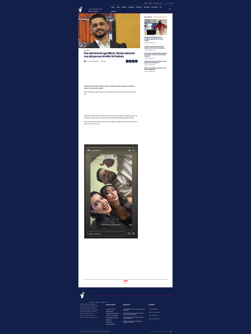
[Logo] (82, 9)
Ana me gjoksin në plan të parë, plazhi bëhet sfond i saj (134, 309)
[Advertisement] (111, 74)
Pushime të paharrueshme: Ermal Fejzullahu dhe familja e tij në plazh (154, 47)
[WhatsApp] (136, 61)
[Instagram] (167, 3)
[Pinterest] (133, 61)
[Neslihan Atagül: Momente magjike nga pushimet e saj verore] (155, 27)
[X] (170, 3)
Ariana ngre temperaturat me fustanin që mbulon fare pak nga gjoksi (133, 314)
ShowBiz (87, 50)
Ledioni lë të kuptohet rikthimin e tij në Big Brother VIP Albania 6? (155, 62)
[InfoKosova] (85, 61)
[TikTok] (169, 3)
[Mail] (158, 332)
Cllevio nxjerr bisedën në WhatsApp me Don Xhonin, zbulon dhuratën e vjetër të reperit (155, 54)
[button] (161, 3)
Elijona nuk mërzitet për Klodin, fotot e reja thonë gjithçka (155, 68)
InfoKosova (95, 61)
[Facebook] (166, 3)
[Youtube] (172, 3)
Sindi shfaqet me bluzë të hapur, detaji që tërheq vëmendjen (133, 318)
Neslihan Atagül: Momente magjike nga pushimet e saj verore (153, 39)
